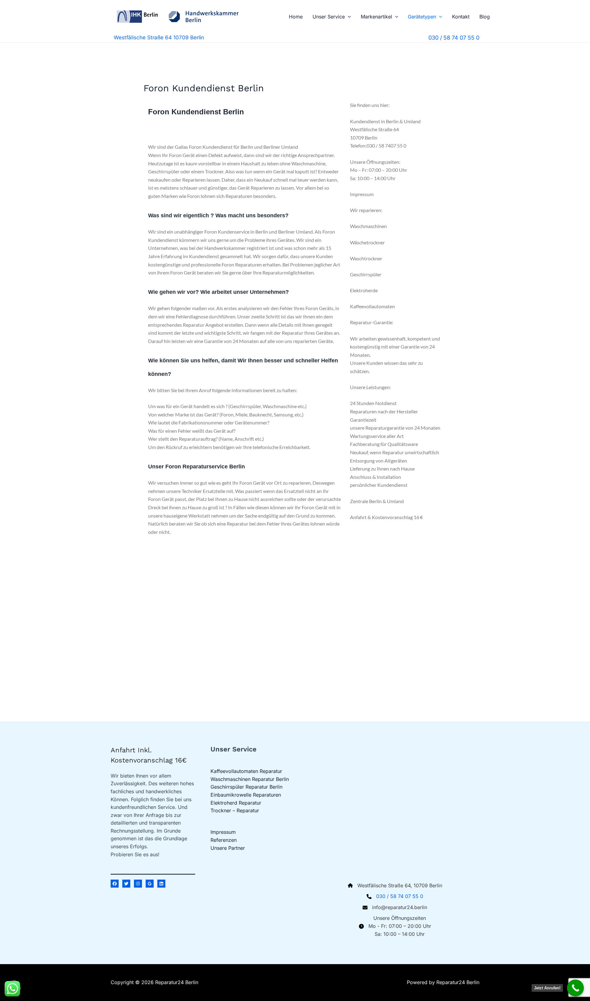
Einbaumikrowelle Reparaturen (245, 795)
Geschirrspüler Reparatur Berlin (246, 787)
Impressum (223, 832)
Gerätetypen (422, 17)
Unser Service (329, 17)
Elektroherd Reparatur (235, 803)
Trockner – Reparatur (234, 810)
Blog (484, 17)
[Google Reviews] (150, 884)
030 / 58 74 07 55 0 (399, 896)
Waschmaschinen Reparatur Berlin (249, 779)
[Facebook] (115, 884)
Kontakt (461, 17)
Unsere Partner (227, 848)
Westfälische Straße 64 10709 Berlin (159, 37)
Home (296, 17)
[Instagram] (138, 884)
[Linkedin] (161, 884)
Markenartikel (376, 17)
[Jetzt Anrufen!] (575, 987)
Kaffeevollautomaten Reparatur (246, 771)
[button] (348, 17)
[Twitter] (126, 884)
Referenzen (223, 840)
